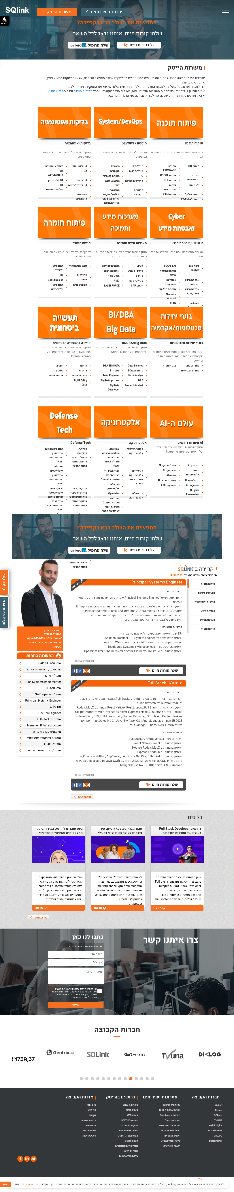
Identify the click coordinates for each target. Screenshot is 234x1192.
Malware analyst (194, 268)
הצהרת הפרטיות (80, 997)
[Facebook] (20, 1159)
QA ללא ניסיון (55, 180)
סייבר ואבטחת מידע (170, 1141)
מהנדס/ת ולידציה (58, 268)
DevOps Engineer (49, 713)
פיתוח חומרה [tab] (208, 629)
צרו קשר (92, 1110)
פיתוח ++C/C (192, 194)
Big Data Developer (114, 388)
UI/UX (140, 266)
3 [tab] (141, 1078)
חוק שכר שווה (89, 1135)
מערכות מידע (79, 376)
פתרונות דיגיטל (172, 1120)
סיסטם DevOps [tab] (206, 593)
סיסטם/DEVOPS (129, 1120)
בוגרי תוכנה (192, 366)
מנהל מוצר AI (192, 480)
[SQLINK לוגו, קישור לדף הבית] (17, 10)
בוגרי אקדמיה (131, 1151)
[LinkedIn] (26, 1159)
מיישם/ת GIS (53, 688)
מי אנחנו (91, 1105)
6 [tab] (125, 1078)
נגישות (5, 23)
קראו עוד (159, 907)
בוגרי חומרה (169, 366)
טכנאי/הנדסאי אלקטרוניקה (135, 451)
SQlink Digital (215, 1125)
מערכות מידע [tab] (207, 620)
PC (141, 176)
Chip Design (80, 285)
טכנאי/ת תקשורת (138, 192)
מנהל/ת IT (137, 166)
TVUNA (218, 1120)
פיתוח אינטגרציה (170, 187)
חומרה (59, 366)
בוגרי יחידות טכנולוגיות (186, 343)
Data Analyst (135, 376)
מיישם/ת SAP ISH (49, 663)
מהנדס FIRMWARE (169, 168)
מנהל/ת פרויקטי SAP (48, 694)
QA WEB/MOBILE (55, 173)
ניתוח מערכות (112, 271)
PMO (117, 281)
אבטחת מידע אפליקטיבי (192, 291)
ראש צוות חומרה (78, 266)
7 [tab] (119, 1078)
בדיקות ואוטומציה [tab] (205, 602)
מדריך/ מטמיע (135, 271)
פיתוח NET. (169, 180)
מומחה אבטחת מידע (168, 273)
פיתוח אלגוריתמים (192, 472)
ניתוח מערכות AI (167, 480)
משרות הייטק (59, 12)
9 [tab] (108, 1078)
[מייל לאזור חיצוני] (86, 671)
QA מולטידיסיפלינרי (54, 187)
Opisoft (218, 1105)
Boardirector (215, 1141)
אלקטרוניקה (138, 442)
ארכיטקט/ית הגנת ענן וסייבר (44, 669)
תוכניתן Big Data (110, 380)
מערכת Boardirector (170, 1115)
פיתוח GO (193, 166)
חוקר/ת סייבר (52, 676)
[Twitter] (33, 1159)
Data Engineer (111, 376)
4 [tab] (136, 1078)
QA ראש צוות (79, 166)
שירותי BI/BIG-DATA (169, 1110)
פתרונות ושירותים (107, 12)
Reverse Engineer (170, 282)
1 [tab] (152, 1078)
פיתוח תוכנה (194, 143)
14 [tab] (81, 1078)
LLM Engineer (168, 485)
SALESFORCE (112, 286)
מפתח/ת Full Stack (49, 719)
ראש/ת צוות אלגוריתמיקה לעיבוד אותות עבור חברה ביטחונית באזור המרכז (54, 499)
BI (47, 91)
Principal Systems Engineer (43, 700)
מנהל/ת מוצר (136, 281)
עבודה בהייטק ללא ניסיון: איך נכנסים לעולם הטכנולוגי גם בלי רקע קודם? (120, 833)
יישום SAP (137, 286)
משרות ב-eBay (130, 1105)
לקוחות (92, 1115)
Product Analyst (134, 385)
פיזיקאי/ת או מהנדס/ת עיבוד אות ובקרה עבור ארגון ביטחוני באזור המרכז (78, 497)
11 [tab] (97, 1078)
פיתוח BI (115, 371)
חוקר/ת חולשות (167, 289)
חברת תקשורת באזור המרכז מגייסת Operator (110, 475)
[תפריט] (225, 10)
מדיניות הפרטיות (29, 1184)
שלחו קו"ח (4, 582)
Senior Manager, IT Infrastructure (39, 725)
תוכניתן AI (193, 465)
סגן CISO (55, 707)
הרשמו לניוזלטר (4, 612)
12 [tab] (92, 1078)
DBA (140, 380)
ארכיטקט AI (169, 470)
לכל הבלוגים (41, 917)
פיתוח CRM (169, 194)
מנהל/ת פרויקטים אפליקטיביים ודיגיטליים (39, 738)
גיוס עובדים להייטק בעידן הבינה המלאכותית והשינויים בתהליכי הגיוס (60, 833)
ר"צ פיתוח (193, 185)
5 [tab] (130, 1078)
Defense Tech (80, 442)
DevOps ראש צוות (112, 183)
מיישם (139, 276)
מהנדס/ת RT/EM (190, 199)
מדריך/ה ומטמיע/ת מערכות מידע (41, 750)
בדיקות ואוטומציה (78, 143)
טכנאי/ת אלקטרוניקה (113, 486)
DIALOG (218, 1135)
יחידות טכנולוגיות (193, 177)
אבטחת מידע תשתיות (192, 282)
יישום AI (171, 475)
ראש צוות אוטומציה (81, 197)
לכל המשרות (84, 797)
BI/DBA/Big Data (134, 343)
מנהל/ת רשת (136, 171)
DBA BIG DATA (111, 366)
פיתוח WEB (132, 1115)
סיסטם (59, 371)
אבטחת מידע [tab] (208, 611)
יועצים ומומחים (172, 1135)
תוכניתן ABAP (52, 744)
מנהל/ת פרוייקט (111, 266)
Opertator (114, 493)
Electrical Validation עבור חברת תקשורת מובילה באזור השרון (111, 457)
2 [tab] (147, 1078)
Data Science (135, 366)
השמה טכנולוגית (171, 1146)
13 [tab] (86, 1078)
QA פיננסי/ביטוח (77, 185)
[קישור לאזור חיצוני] (75, 671)
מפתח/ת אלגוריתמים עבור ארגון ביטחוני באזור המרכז (55, 475)
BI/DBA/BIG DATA (128, 1156)
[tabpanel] (23, 1054)
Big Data (57, 91)
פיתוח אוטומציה (54, 166)
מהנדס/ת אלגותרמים (57, 287)
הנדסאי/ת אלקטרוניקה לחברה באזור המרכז (136, 477)
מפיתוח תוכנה (83, 91)
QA (85, 171)
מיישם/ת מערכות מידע (47, 732)
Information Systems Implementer (39, 682)
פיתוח (83, 366)
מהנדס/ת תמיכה (134, 181)
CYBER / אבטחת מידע (187, 243)
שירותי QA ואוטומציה (169, 1125)
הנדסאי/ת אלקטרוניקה (136, 496)
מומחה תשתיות (111, 176)
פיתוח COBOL (168, 175)
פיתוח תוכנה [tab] (208, 584)
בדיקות (83, 371)
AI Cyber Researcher (192, 492)
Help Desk (114, 276)
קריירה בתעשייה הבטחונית (72, 343)
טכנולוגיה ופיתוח (171, 1105)
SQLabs (218, 1115)
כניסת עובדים (89, 1130)
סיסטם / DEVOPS (134, 143)
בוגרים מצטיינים (190, 371)
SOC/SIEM (170, 266)
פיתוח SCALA (135, 371)
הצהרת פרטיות (88, 1120)
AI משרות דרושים (190, 442)
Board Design (55, 280)
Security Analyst (171, 296)
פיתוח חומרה (81, 243)
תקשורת (115, 171)
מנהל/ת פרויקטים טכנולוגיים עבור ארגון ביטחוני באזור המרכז (78, 457)
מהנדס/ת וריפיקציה (81, 277)
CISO (173, 303)
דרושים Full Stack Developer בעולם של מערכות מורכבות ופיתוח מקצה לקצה (180, 833)
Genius (218, 1110)
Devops (115, 166)
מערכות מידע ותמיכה (132, 243)
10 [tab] (103, 1078)
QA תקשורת (80, 180)
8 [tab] (114, 1078)
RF (61, 275)
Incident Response (193, 306)
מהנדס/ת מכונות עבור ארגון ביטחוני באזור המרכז (54, 455)
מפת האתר (90, 1125)
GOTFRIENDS (215, 1130)
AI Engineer (192, 485)
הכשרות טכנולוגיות (170, 1130)
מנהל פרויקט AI (167, 465)
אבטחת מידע (56, 376)
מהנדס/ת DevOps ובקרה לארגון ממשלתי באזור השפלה (111, 196)
